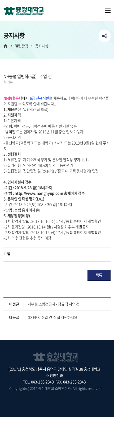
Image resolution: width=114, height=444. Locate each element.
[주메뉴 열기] (108, 11)
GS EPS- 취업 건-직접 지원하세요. (53, 317)
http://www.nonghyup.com (39, 193)
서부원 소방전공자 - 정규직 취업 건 (53, 304)
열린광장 (21, 45)
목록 (99, 275)
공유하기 (105, 36)
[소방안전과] (25, 11)
